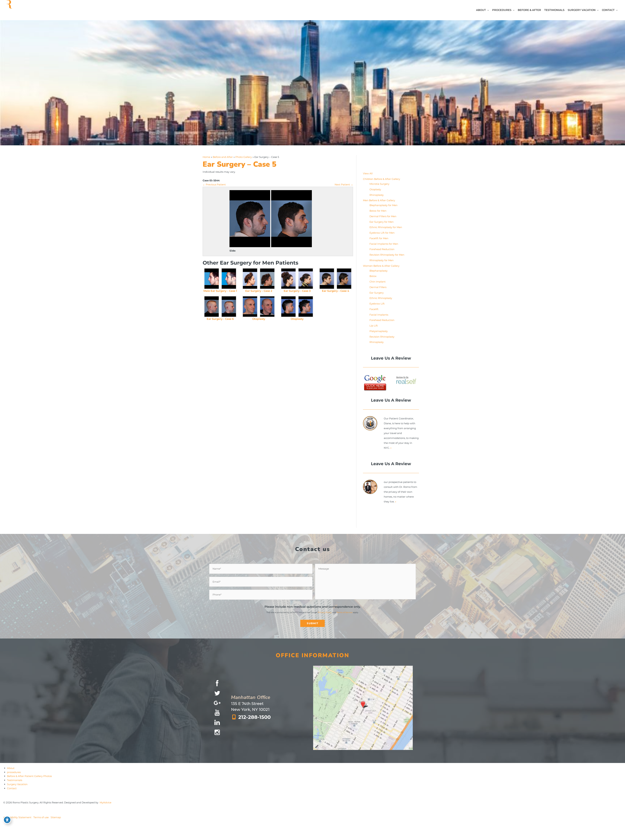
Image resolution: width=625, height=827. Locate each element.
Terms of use (41, 817)
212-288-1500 (254, 717)
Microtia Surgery (379, 183)
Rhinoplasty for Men (381, 260)
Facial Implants (378, 314)
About (10, 768)
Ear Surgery (376, 292)
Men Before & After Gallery (379, 200)
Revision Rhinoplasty (381, 336)
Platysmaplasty (378, 331)
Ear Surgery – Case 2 (258, 290)
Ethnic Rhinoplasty (380, 298)
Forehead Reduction (381, 249)
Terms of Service (344, 612)
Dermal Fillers (377, 287)
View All (368, 173)
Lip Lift (373, 325)
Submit (312, 623)
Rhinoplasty (376, 194)
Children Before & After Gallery (381, 179)
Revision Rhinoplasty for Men (386, 254)
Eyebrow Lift (377, 303)
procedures (14, 772)
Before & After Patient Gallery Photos (29, 776)
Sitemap (56, 817)
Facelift (373, 309)
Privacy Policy (325, 612)
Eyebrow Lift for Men (382, 232)
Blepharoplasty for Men (383, 205)
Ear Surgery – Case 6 (220, 318)
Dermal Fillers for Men (382, 216)
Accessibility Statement (17, 817)
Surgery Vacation (17, 784)
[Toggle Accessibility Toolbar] (7, 820)
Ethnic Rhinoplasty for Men (385, 227)
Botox (372, 276)
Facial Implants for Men (383, 243)
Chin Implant (377, 281)
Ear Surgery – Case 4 (335, 290)
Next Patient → (344, 184)
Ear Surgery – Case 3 (297, 290)
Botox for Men (377, 210)
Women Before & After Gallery (381, 265)
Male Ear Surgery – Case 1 (220, 290)
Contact (12, 788)
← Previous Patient (214, 184)
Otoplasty (258, 318)
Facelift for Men (378, 238)
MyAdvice (105, 802)
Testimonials (14, 780)
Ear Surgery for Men (381, 221)
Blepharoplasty (378, 270)
